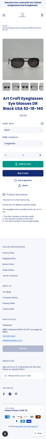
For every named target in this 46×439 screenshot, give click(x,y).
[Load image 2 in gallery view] (16, 87)
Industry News (9, 303)
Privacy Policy (9, 253)
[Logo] (23, 15)
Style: (10, 137)
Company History (10, 297)
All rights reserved (31, 426)
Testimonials (8, 309)
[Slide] (42, 123)
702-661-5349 (9, 336)
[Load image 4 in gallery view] (34, 87)
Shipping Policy (9, 258)
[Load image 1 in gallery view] (6, 87)
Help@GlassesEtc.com (12, 340)
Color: (8, 123)
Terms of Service (10, 275)
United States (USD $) (15, 410)
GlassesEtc (19, 426)
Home (5, 26)
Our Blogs (7, 292)
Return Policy (8, 264)
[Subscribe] (40, 375)
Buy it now (23, 173)
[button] (42, 15)
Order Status (8, 270)
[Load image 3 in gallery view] (25, 87)
